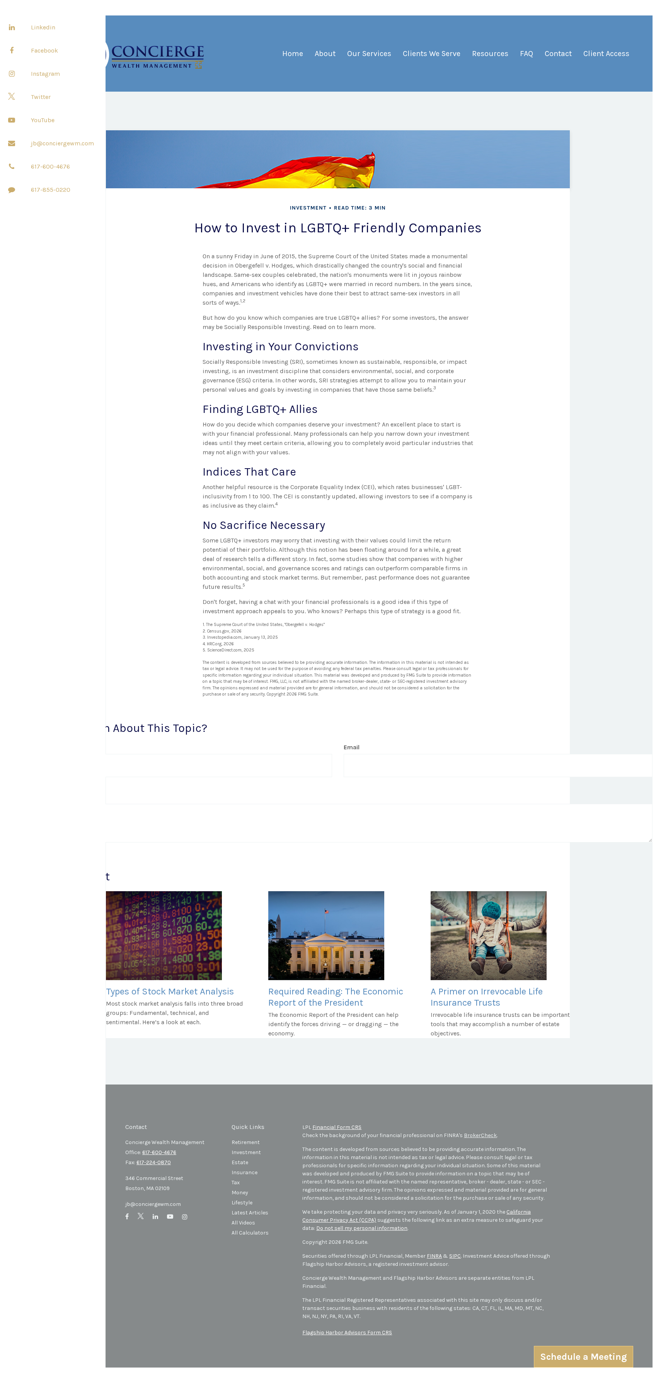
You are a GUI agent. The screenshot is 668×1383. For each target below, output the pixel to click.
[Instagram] (11, 73)
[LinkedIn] (11, 27)
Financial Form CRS (336, 1127)
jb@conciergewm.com (62, 143)
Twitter (41, 97)
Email (352, 747)
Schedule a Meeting (583, 1356)
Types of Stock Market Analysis (170, 991)
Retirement (246, 1142)
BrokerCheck (480, 1135)
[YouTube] (11, 119)
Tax (236, 1182)
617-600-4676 (50, 166)
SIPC (455, 1256)
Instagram (45, 73)
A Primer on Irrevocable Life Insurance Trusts (487, 997)
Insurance (244, 1172)
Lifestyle (242, 1202)
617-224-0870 (153, 1162)
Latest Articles (250, 1212)
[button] (325, 56)
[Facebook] (11, 50)
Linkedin (43, 27)
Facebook (44, 50)
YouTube (43, 120)
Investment (246, 1152)
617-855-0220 (50, 189)
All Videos (243, 1222)
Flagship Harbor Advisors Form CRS (347, 1332)
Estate (240, 1162)
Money (240, 1192)
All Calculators (250, 1233)
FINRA (434, 1256)
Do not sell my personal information (361, 1228)
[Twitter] (11, 96)
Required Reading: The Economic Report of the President (335, 997)
